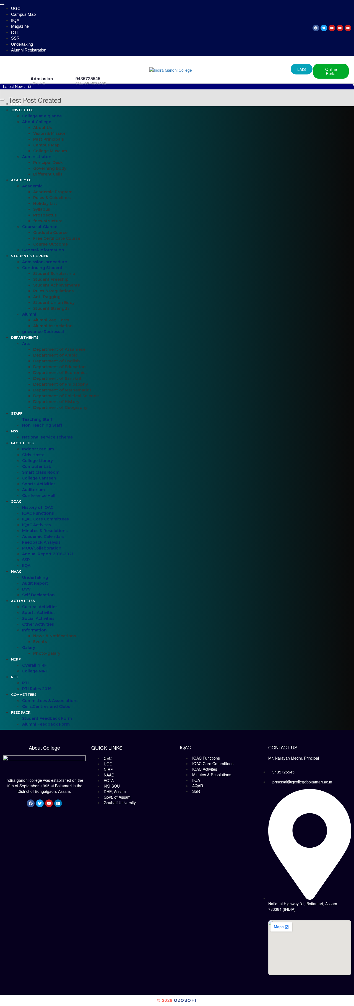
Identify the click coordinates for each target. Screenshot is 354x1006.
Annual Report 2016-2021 (47, 553)
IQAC (16, 501)
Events (40, 641)
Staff (16, 413)
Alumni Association (53, 325)
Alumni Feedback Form (46, 724)
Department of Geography (60, 407)
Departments (24, 337)
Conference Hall (38, 495)
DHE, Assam (115, 791)
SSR (15, 38)
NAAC (16, 571)
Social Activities (38, 618)
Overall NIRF (34, 665)
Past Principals (48, 139)
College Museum (50, 150)
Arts (26, 343)
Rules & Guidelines (52, 197)
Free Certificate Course (56, 238)
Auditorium (33, 489)
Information (34, 630)
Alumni (29, 314)
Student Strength (51, 308)
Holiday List (45, 203)
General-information (43, 249)
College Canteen (39, 478)
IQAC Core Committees (45, 519)
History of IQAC (37, 507)
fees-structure (48, 220)
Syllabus (41, 209)
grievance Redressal (43, 331)
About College (36, 121)
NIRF (16, 659)
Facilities (22, 443)
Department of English (56, 360)
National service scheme (47, 437)
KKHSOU (112, 786)
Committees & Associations (50, 700)
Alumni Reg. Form (51, 320)
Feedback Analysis (41, 542)
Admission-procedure (44, 261)
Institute (22, 110)
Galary (28, 647)
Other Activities (38, 624)
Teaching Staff (37, 419)
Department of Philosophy (60, 384)
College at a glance (42, 116)
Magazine (20, 26)
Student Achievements (56, 285)
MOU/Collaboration (41, 548)
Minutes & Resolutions (45, 530)
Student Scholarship (54, 273)
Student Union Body (54, 302)
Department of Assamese (59, 349)
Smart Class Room (40, 472)
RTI (14, 32)
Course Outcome (50, 244)
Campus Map (23, 14)
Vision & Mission (50, 133)
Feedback (20, 712)
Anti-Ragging (47, 296)
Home (16, 104)
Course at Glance (39, 226)
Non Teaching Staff (42, 425)
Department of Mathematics (62, 390)
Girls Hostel (34, 454)
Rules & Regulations (53, 290)
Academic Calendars (43, 536)
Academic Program (52, 191)
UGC (15, 8)
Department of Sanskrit (57, 378)
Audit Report (35, 583)
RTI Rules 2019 (36, 688)
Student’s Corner (29, 256)
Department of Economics (60, 372)
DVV (26, 589)
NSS (14, 431)
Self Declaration (38, 594)
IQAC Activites (36, 524)
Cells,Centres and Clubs (46, 706)
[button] (331, 71)
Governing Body (49, 168)
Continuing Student (42, 267)
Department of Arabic (55, 355)
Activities (23, 601)
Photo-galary (46, 653)
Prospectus (45, 215)
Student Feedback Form (47, 718)
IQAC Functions (38, 513)
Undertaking (22, 44)
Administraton (36, 156)
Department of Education (59, 366)
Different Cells (48, 174)
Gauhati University (120, 802)
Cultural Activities (40, 606)
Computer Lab (36, 466)
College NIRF (35, 671)
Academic (21, 180)
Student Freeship (51, 279)
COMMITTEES (24, 694)
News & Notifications (54, 635)
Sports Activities (39, 483)
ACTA (109, 780)
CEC (108, 758)
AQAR (197, 785)
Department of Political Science (66, 395)
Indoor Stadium (38, 449)
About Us (42, 127)
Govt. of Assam (117, 797)
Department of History (56, 401)
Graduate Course (50, 232)
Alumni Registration (28, 50)
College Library (37, 460)
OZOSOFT (185, 1000)
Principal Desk (48, 162)
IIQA (15, 20)
